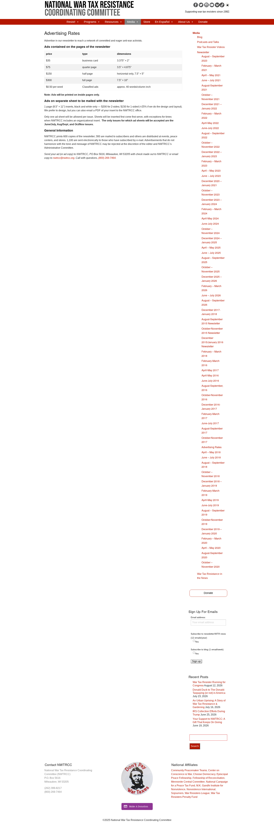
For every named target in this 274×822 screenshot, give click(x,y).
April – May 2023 (211, 170)
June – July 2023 (211, 176)
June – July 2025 (211, 253)
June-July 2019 (210, 505)
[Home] (89, 7)
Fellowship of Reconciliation (209, 778)
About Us (184, 21)
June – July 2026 (211, 295)
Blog (199, 37)
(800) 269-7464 (107, 158)
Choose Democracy (204, 774)
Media (131, 21)
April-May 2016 (210, 375)
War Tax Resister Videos (211, 47)
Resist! (71, 21)
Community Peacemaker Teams (189, 770)
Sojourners (177, 793)
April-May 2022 (210, 123)
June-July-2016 (210, 380)
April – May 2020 (211, 548)
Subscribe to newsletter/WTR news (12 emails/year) (208, 636)
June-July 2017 (210, 423)
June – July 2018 (211, 457)
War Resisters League (197, 793)
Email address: (198, 617)
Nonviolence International (201, 789)
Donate (203, 21)
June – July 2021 (211, 80)
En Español (162, 21)
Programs (90, 21)
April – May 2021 (211, 75)
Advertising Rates (212, 447)
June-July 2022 (210, 128)
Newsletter (203, 52)
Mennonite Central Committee (188, 781)
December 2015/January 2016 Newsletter (212, 342)
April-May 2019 (210, 500)
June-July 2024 (210, 223)
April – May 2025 (211, 247)
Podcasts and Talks (208, 42)
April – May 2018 (211, 452)
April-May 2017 (210, 370)
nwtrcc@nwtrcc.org (63, 158)
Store (146, 21)
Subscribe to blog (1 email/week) (207, 649)
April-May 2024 (210, 218)
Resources (111, 21)
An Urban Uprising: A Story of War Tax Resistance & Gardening (209, 704)
